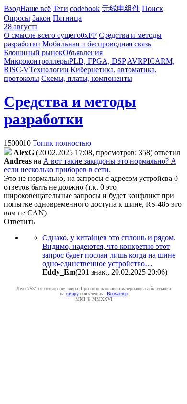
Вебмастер (117, 293)
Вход (12, 8)
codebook (85, 8)
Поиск (152, 8)
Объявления (83, 52)
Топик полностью (62, 143)
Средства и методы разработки (70, 110)
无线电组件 (121, 8)
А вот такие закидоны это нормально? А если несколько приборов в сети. (90, 165)
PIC (149, 61)
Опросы (17, 18)
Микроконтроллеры (36, 61)
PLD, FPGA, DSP (97, 61)
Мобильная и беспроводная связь (96, 44)
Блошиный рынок (33, 52)
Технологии (49, 70)
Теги (60, 8)
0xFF (89, 35)
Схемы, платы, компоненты (86, 78)
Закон (41, 18)
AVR (135, 61)
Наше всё (35, 8)
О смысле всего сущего (42, 35)
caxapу (72, 293)
